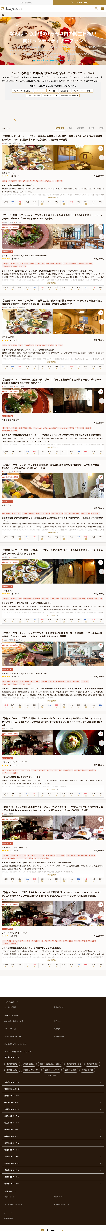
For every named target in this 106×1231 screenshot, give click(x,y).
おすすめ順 (59, 128)
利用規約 (57, 1029)
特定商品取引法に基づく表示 (15, 1044)
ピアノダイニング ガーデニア (14, 762)
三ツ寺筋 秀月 (8, 590)
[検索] (96, 8)
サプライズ (39, 91)
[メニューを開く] (102, 8)
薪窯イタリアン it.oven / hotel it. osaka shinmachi (24, 255)
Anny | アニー (59, 1197)
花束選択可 (64, 91)
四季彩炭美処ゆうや (10, 420)
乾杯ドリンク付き (49, 95)
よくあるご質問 (10, 1007)
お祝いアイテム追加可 (68, 95)
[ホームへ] (11, 8)
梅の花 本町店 (8, 172)
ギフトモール (9, 1197)
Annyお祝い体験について (13, 1021)
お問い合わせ (59, 1007)
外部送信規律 (59, 1036)
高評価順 (80, 128)
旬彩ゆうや (6, 505)
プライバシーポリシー (12, 1036)
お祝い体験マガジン (61, 1204)
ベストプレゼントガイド (13, 1204)
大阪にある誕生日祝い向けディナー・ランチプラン (53, 60)
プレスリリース (10, 1029)
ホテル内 (52, 91)
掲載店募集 (8, 1218)
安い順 (101, 128)
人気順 (69, 128)
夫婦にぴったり (32, 95)
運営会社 (57, 1021)
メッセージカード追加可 (21, 91)
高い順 (91, 128)
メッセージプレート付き (81, 91)
